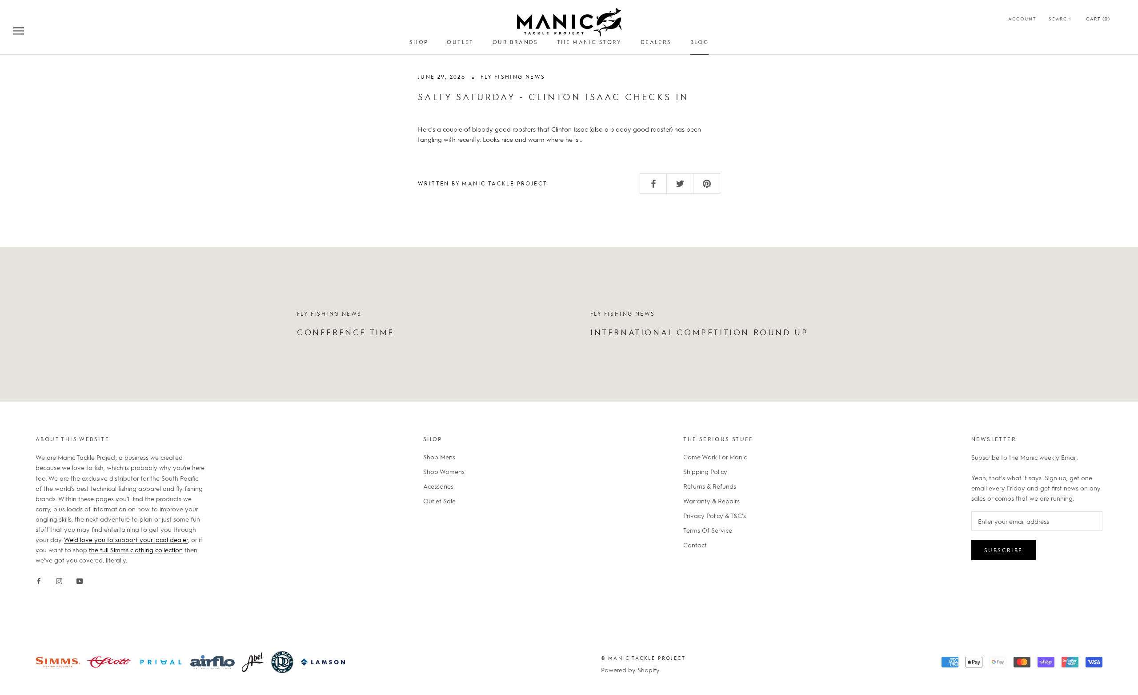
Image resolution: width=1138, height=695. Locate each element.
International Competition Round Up (699, 332)
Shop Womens (444, 471)
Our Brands (515, 41)
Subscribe (1003, 550)
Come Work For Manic (715, 457)
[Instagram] (59, 579)
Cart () (1098, 18)
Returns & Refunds (709, 486)
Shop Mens (439, 457)
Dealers (656, 41)
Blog (699, 41)
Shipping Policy (705, 471)
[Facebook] (39, 579)
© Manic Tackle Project (643, 658)
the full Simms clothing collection (136, 550)
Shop (419, 41)
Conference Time (345, 332)
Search (1060, 18)
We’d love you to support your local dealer (126, 539)
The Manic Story (589, 41)
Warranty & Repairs (711, 501)
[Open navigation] (18, 30)
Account (1022, 18)
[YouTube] (79, 579)
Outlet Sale (439, 501)
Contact (695, 545)
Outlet (460, 41)
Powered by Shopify (630, 670)
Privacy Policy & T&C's (714, 515)
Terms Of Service (707, 530)
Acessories (438, 486)
